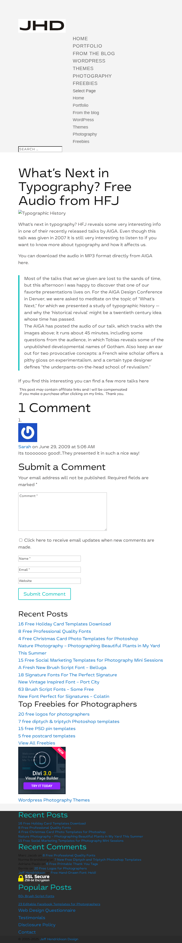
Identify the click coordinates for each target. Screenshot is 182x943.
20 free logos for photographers (54, 714)
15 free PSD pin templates (47, 728)
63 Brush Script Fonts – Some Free (56, 689)
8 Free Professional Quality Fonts (54, 631)
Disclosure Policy (36, 924)
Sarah (24, 446)
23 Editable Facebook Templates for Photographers (59, 904)
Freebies (85, 83)
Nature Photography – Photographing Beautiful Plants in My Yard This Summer (80, 836)
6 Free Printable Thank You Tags (72, 864)
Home (80, 38)
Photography (92, 76)
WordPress (89, 60)
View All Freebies (36, 743)
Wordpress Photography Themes (54, 800)
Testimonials (31, 917)
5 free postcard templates (46, 736)
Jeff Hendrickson (31, 872)
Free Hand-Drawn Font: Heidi (73, 872)
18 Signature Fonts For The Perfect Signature (67, 674)
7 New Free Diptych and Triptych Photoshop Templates (97, 859)
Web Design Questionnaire (47, 910)
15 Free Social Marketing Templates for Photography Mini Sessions (90, 660)
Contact (27, 932)
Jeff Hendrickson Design (59, 939)
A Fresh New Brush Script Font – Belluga (62, 667)
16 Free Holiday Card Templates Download (64, 624)
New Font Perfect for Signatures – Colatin (63, 696)
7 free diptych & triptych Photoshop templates (68, 721)
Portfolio (87, 46)
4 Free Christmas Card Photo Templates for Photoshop (78, 638)
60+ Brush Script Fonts (36, 896)
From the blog (94, 53)
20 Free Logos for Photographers (60, 868)
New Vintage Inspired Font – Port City (58, 682)
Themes (83, 68)
